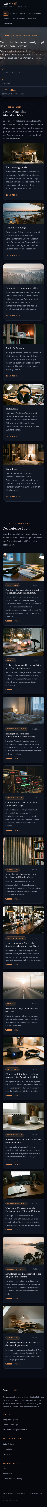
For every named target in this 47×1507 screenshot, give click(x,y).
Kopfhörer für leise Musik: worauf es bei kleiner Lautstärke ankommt (23, 591)
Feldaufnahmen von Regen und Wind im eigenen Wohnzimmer (23, 666)
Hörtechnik (32, 18)
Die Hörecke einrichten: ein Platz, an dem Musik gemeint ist (23, 1344)
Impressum (7, 1473)
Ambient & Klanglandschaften (22, 287)
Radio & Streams (19, 18)
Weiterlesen (11, 621)
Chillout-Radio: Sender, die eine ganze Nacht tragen (21, 804)
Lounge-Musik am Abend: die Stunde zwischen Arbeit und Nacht (22, 944)
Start (5, 13)
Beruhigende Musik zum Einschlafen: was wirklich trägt (20, 735)
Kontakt (6, 1468)
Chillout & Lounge (34, 13)
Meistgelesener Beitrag (12, 1478)
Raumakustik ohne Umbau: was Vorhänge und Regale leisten (20, 876)
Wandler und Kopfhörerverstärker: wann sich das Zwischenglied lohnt (22, 1075)
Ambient (7, 18)
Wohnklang (8, 23)
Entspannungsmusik (17, 13)
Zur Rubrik (12, 195)
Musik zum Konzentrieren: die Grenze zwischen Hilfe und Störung (22, 1209)
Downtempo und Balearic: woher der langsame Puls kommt (23, 1275)
